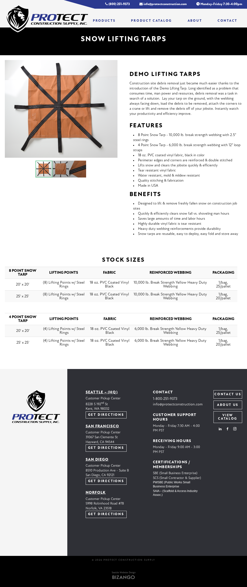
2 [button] (60, 169)
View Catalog (227, 417)
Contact (227, 20)
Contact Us (227, 394)
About (195, 20)
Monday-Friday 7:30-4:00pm (221, 4)
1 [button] (43, 169)
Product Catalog (151, 20)
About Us (227, 405)
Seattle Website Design (124, 572)
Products (104, 20)
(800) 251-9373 (119, 4)
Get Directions (106, 415)
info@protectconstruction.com (165, 4)
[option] (61, 109)
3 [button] (77, 169)
